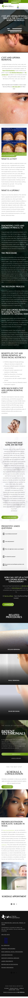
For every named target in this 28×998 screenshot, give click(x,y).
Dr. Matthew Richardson (16, 72)
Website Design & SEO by (14, 992)
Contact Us (8, 604)
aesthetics (4, 844)
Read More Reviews (10, 517)
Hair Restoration (7, 954)
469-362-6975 (16, 86)
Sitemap (6, 988)
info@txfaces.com (17, 588)
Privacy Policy (14, 988)
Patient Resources (7, 967)
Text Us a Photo (8, 596)
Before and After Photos (9, 964)
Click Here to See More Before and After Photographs (14, 154)
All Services (5, 945)
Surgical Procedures (8, 948)
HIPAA (17, 989)
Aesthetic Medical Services (10, 958)
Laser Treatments (7, 961)
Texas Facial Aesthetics (8, 70)
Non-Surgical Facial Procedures (12, 951)
